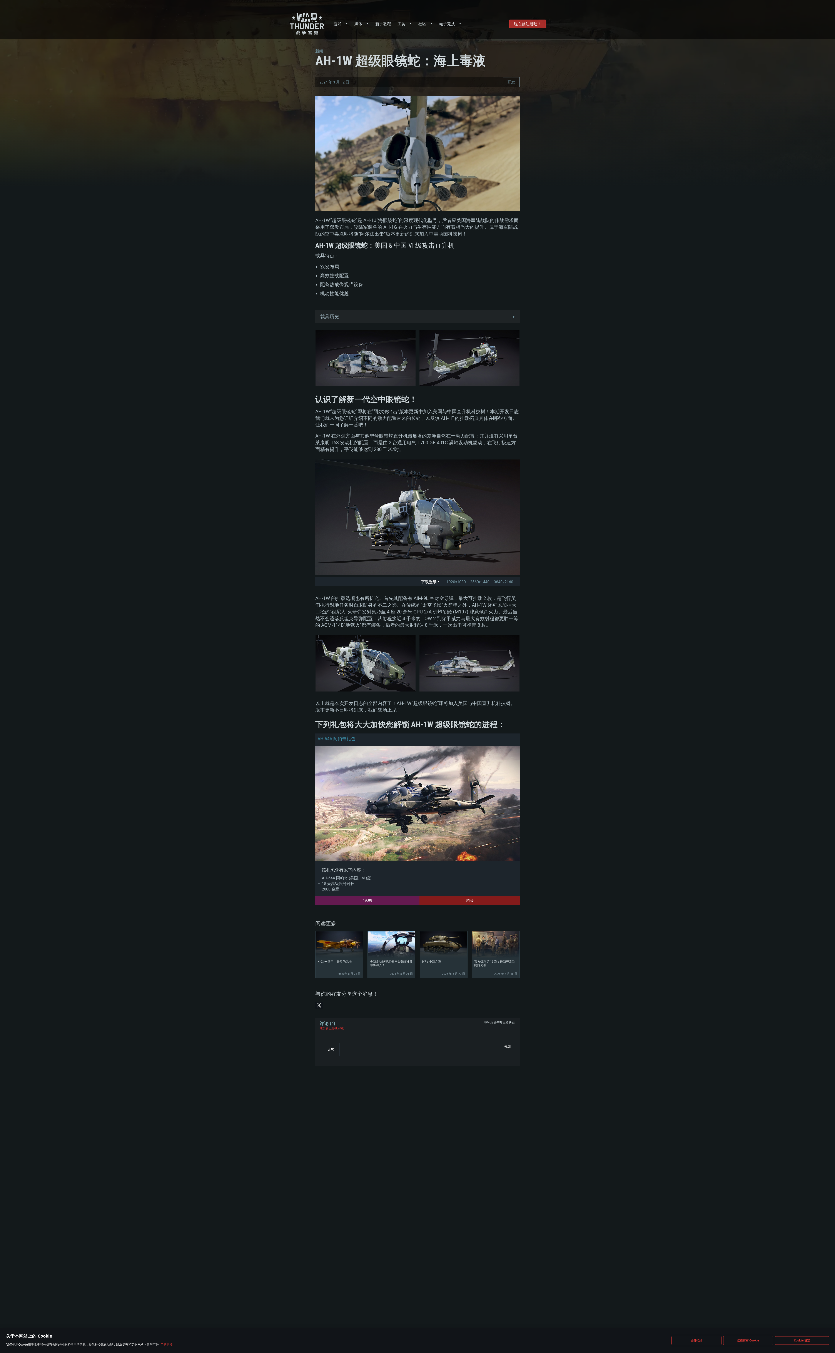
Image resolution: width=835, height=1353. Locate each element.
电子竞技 (447, 24)
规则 (507, 1047)
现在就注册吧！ (527, 24)
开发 (511, 82)
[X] (319, 1005)
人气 (330, 1050)
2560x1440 (479, 582)
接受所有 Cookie (748, 1340)
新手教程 (383, 24)
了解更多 (166, 1344)
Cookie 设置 (802, 1340)
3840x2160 (503, 582)
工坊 (401, 24)
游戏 (337, 24)
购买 (470, 900)
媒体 (358, 24)
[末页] (326, 1059)
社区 (422, 24)
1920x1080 (456, 582)
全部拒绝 (696, 1340)
